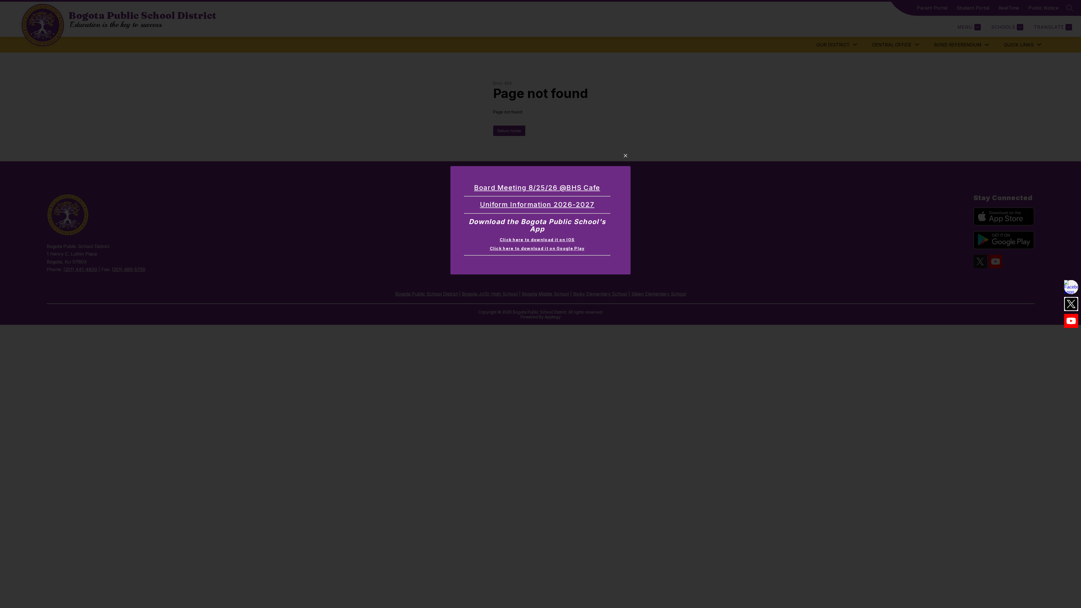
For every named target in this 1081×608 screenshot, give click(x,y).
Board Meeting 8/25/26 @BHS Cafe (537, 188)
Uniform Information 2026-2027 (537, 204)
